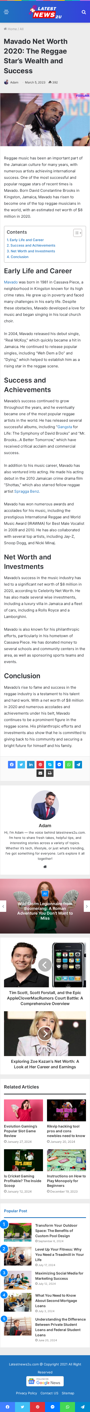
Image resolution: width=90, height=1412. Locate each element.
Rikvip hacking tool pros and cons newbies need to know (66, 1131)
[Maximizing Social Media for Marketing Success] (18, 1280)
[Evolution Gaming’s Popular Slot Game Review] (23, 1110)
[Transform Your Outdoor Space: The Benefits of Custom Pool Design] (18, 1232)
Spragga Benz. (27, 491)
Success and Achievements (32, 245)
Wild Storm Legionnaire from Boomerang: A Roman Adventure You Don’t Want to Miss (45, 911)
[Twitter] (21, 764)
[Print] (50, 773)
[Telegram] (78, 764)
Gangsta (65, 426)
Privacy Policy (26, 1393)
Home (12, 29)
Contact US (49, 1393)
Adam (14, 82)
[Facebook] (12, 764)
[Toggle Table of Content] (75, 233)
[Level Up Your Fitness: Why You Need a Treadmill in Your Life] (18, 1256)
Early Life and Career (27, 240)
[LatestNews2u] (45, 11)
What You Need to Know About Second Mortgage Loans (56, 1300)
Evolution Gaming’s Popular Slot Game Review (20, 1131)
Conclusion (19, 257)
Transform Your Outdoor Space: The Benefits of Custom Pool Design (56, 1230)
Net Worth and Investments (33, 251)
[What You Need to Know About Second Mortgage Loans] (18, 1302)
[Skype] (50, 764)
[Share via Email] (40, 773)
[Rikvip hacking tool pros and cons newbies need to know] (66, 1110)
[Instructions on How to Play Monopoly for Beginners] (66, 1160)
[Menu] (6, 13)
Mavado (11, 282)
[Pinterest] (40, 764)
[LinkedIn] (30, 764)
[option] (45, 906)
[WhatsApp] (68, 764)
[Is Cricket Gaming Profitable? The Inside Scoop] (23, 1160)
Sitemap (68, 1393)
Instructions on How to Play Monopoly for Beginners (66, 1181)
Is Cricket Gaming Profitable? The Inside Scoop (22, 1181)
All (22, 29)
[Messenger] (59, 764)
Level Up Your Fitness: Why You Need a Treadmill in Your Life (59, 1254)
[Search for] (83, 13)
